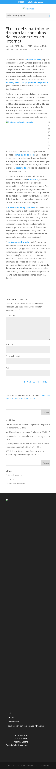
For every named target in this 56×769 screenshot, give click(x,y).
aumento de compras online (21, 207)
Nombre (10, 344)
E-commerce (13, 721)
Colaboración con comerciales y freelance (25, 726)
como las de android (24, 154)
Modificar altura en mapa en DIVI (20, 432)
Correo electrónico (15, 356)
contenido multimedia (18, 242)
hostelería (33, 179)
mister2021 (14, 46)
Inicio (9, 713)
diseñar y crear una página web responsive (27, 82)
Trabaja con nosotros (15, 483)
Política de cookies (14, 475)
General (37, 46)
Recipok (10, 717)
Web (8, 368)
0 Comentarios (35, 49)
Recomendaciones (19, 49)
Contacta (10, 479)
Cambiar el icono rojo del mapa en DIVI (23, 436)
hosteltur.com (34, 59)
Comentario (12, 315)
